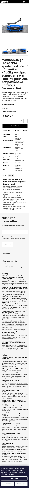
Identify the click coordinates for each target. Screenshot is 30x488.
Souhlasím (21, 484)
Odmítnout (7, 484)
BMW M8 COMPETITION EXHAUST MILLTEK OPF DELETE (14, 358)
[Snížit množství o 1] (17, 121)
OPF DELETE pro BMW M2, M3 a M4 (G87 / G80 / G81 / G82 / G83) (14, 312)
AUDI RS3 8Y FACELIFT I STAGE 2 (11, 380)
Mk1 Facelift (18, 162)
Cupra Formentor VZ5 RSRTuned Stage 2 (14, 453)
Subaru (17, 134)
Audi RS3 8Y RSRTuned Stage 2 (11, 390)
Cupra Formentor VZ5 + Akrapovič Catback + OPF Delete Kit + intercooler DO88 (14, 402)
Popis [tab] (5, 175)
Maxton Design (12, 112)
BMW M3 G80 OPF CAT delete (11, 423)
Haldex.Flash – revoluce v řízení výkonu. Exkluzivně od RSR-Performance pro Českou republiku (14, 277)
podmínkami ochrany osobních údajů (13, 239)
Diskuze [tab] (10, 175)
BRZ (16, 136)
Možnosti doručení (8, 104)
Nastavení (14, 478)
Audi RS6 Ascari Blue (8, 443)
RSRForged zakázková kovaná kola (13, 321)
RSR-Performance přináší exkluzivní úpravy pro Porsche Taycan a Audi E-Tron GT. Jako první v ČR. (15, 331)
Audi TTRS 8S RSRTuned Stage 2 (11, 433)
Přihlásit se (7, 244)
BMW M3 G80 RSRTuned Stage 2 (12, 413)
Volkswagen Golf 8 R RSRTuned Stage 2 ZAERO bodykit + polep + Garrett (14, 369)
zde (12, 474)
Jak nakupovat (6, 264)
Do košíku (16, 126)
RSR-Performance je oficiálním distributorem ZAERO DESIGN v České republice (13, 342)
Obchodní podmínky (8, 266)
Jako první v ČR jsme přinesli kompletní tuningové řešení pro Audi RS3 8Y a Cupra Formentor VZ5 (15, 289)
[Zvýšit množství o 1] (25, 121)
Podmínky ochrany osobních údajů (12, 268)
